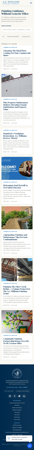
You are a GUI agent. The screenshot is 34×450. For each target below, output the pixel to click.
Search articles (6, 26)
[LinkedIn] (24, 396)
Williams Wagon (17, 410)
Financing (17, 412)
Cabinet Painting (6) (13, 36)
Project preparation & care (17, 403)
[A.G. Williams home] (11, 3)
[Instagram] (10, 396)
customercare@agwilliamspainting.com (17, 432)
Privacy (4, 444)
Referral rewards (17, 407)
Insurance (17, 417)
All (3, 36)
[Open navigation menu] (31, 3)
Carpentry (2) (26, 36)
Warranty (17, 415)
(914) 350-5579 (17, 430)
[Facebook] (15, 396)
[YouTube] (19, 396)
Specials (17, 405)
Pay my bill (17, 419)
